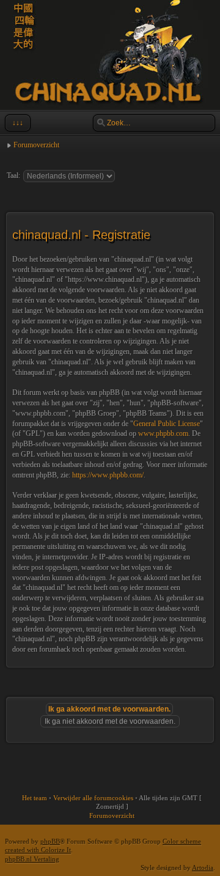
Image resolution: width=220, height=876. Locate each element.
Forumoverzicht (36, 145)
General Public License (166, 423)
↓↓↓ (17, 123)
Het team (34, 797)
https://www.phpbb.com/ (108, 475)
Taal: (13, 175)
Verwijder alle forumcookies (93, 797)
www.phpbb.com (163, 433)
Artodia (202, 867)
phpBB (50, 841)
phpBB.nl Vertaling (32, 859)
